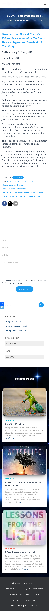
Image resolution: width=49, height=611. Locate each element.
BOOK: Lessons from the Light (20, 552)
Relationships (30, 192)
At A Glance (10, 420)
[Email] (2, 307)
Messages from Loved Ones (14, 189)
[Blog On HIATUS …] (24, 402)
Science (40, 192)
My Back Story (15, 589)
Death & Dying (27, 181)
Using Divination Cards (16, 331)
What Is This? (31, 583)
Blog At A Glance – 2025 (16, 326)
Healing (20, 185)
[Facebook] (2, 304)
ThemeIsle (33, 606)
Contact (18, 600)
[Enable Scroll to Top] (44, 606)
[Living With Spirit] (18, 4)
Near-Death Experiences (12, 192)
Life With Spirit (35, 589)
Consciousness (13, 181)
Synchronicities (34, 196)
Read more (10, 438)
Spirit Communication (17, 196)
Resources (18, 177)
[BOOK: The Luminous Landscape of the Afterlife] (24, 460)
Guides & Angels (9, 185)
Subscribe (32, 600)
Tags (7, 351)
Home (17, 583)
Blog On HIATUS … (14, 322)
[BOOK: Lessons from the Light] (24, 527)
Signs (4, 196)
